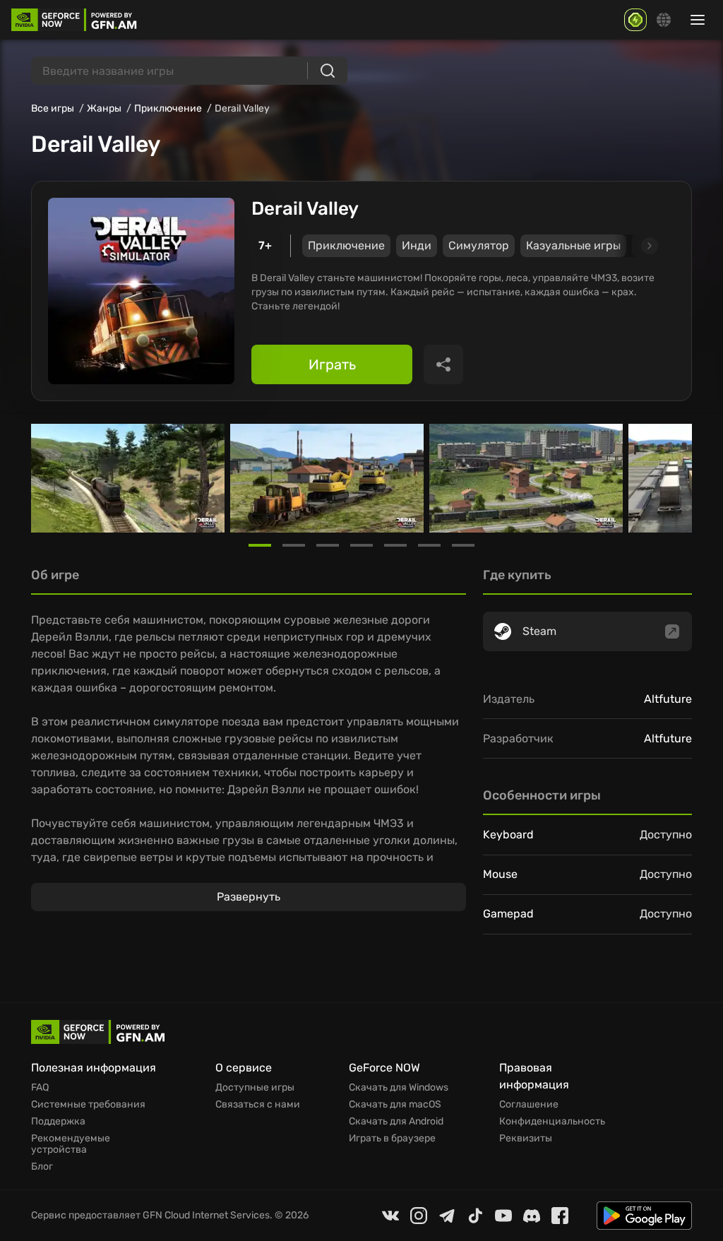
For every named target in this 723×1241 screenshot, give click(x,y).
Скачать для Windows (398, 1087)
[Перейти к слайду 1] (260, 545)
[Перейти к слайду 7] (463, 545)
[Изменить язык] (664, 20)
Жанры (104, 108)
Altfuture (668, 699)
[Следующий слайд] (633, 245)
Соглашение (528, 1104)
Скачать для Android (396, 1121)
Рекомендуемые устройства (70, 1144)
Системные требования (88, 1104)
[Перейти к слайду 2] (294, 545)
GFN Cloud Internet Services (206, 1215)
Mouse (500, 874)
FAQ (40, 1087)
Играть (332, 364)
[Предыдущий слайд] (48, 478)
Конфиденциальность (552, 1121)
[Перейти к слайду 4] (361, 545)
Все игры (52, 108)
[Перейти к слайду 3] (328, 545)
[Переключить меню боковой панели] (697, 20)
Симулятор (478, 245)
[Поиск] (327, 71)
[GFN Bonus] (635, 19)
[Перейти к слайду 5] (395, 545)
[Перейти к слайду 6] (429, 545)
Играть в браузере (392, 1138)
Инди (416, 245)
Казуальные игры (573, 245)
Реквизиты (525, 1138)
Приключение (168, 108)
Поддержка (58, 1121)
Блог (42, 1166)
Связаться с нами (257, 1104)
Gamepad (508, 913)
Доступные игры (254, 1087)
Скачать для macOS (395, 1104)
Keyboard (508, 834)
